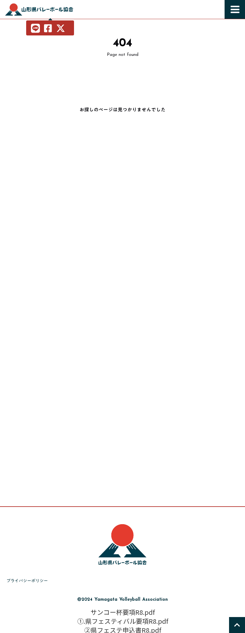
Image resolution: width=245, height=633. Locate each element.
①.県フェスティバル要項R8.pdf (122, 621)
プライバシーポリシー (27, 581)
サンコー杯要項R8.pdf (123, 612)
